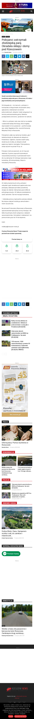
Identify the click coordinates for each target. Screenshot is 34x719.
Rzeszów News (8, 52)
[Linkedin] (15, 56)
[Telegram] (19, 56)
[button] (3, 11)
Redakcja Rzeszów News (7, 635)
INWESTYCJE (7, 601)
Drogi (3, 465)
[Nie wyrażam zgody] (32, 711)
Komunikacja (8, 452)
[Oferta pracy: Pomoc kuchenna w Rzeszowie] (17, 432)
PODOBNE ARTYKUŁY (10, 313)
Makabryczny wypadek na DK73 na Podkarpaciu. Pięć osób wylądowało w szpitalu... (21, 495)
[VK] (23, 56)
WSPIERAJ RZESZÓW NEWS (13, 546)
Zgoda (10, 716)
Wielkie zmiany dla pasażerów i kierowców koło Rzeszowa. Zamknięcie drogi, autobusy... (8, 471)
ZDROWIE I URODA (9, 503)
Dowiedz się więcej (20, 716)
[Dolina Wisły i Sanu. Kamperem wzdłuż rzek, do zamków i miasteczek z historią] (17, 518)
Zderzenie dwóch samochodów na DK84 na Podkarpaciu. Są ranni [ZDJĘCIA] (22, 486)
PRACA (5, 422)
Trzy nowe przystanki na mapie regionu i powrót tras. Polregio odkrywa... (25, 469)
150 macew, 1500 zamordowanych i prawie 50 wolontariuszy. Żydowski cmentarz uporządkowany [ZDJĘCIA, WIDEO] (20, 345)
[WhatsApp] (11, 56)
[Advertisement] (17, 277)
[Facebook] (3, 56)
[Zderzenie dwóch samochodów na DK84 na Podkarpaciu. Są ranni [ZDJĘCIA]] (6, 333)
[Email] (27, 56)
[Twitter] (7, 56)
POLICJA (7, 36)
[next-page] (6, 354)
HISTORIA (4, 345)
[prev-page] (3, 354)
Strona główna (5, 34)
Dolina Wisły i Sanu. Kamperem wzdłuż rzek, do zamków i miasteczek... (14, 533)
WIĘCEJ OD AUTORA (10, 316)
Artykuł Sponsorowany (7, 538)
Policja (6, 480)
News (11, 34)
